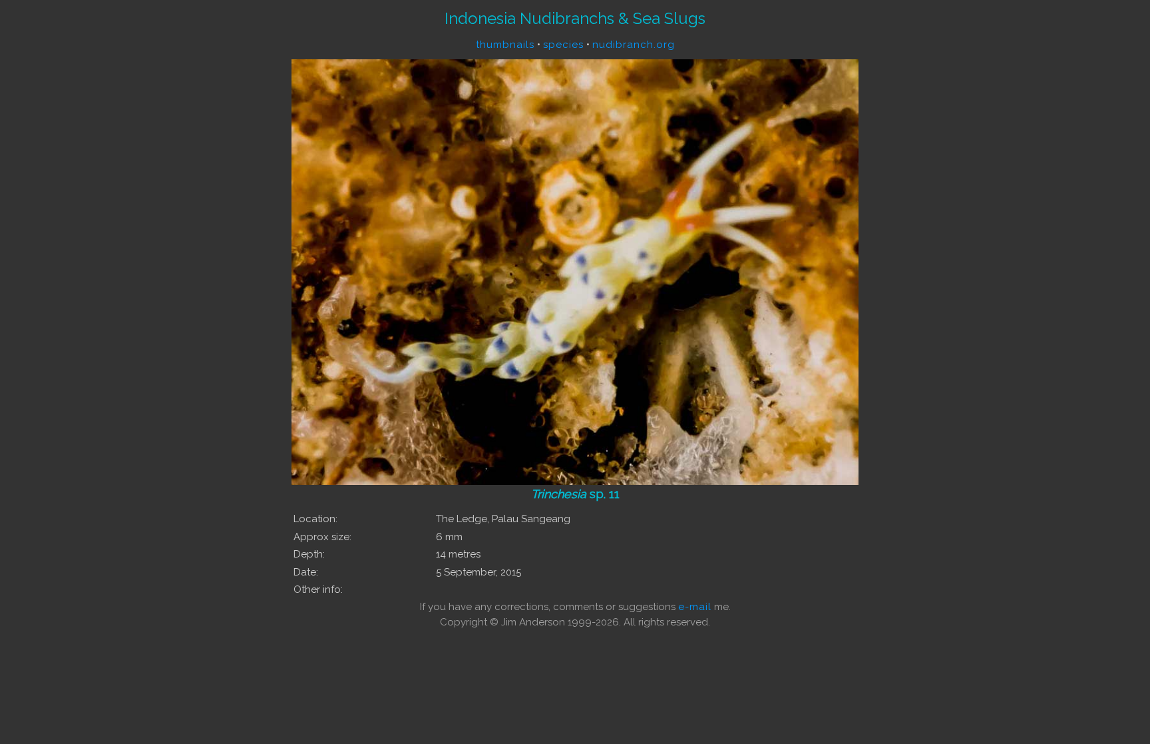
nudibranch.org (633, 45)
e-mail (694, 607)
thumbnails (505, 45)
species (563, 45)
